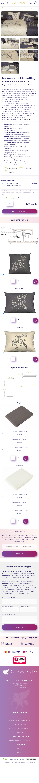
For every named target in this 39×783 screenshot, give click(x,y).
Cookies (22, 759)
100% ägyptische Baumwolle (31, 638)
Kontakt (19, 752)
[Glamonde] (15, 3)
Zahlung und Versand (19, 724)
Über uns (19, 748)
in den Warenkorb (19, 211)
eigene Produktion (12, 637)
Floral (34, 8)
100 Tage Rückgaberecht (30, 643)
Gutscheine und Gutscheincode (19, 728)
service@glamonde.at (19, 684)
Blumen (27, 8)
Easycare (11, 172)
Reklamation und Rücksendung (19, 720)
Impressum (19, 732)
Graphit (21, 119)
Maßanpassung (12, 168)
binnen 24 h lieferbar (9, 643)
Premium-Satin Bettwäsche (14, 8)
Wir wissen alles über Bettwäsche (19, 740)
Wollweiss (27, 119)
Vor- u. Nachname (9, 597)
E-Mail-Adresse (8, 606)
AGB (19, 716)
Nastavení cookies (31, 759)
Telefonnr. (25, 606)
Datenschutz (14, 759)
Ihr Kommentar (8, 614)
